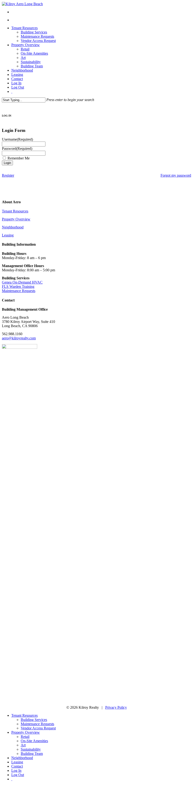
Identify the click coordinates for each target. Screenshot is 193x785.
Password (17, 148)
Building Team (32, 754)
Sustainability (31, 749)
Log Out (17, 775)
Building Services (34, 720)
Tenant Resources (15, 211)
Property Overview (16, 219)
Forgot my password (176, 175)
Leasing (8, 235)
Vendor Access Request (38, 728)
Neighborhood (13, 227)
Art (23, 745)
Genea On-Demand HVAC (22, 282)
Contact (17, 766)
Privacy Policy (116, 707)
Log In (16, 771)
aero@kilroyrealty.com (19, 338)
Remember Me (19, 158)
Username (17, 139)
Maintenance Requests (18, 291)
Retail (25, 737)
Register (8, 175)
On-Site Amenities (34, 741)
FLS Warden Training (18, 287)
